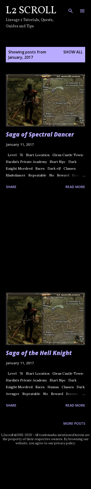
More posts (74, 423)
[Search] (71, 9)
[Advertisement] (45, 242)
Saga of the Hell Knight (39, 353)
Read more (75, 186)
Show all (73, 52)
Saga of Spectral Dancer (40, 134)
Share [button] (11, 186)
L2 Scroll (31, 11)
